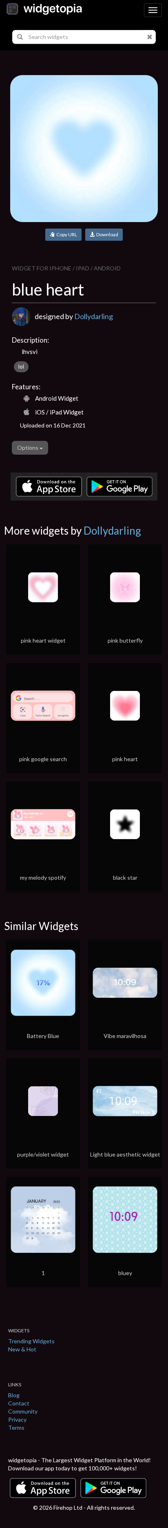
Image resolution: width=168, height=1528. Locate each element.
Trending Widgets (31, 1341)
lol (21, 366)
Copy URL (66, 234)
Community (23, 1411)
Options (28, 447)
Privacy (17, 1419)
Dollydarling (93, 316)
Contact (18, 1403)
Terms (16, 1427)
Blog (14, 1395)
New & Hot (22, 1349)
